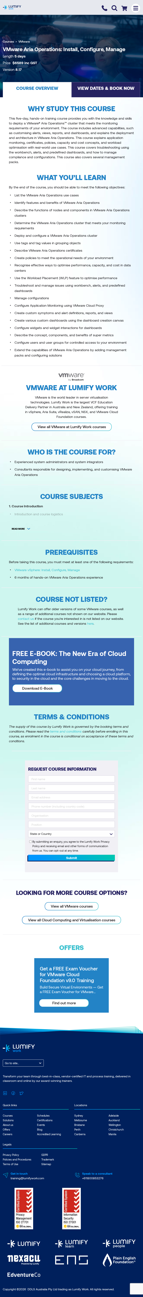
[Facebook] (13, 1092)
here (90, 623)
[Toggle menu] (135, 8)
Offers (6, 1129)
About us (8, 1124)
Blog (39, 1129)
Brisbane (79, 1124)
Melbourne (80, 1120)
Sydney (78, 1115)
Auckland (114, 1120)
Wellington (115, 1124)
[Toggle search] (114, 8)
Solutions (8, 1120)
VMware (24, 41)
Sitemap (46, 1164)
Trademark (47, 1159)
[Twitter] (21, 1092)
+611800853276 (93, 1178)
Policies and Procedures (17, 1159)
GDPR (44, 1154)
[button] (37, 89)
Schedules (43, 1115)
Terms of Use (10, 1164)
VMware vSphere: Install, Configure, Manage (47, 570)
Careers (7, 1134)
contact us (26, 619)
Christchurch (116, 1129)
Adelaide (114, 1115)
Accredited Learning (49, 1134)
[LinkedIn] (5, 1092)
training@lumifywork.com (27, 1178)
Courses (8, 41)
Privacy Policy (11, 1154)
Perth (77, 1129)
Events (41, 1124)
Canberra (79, 1134)
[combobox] (5, 1063)
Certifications (45, 1120)
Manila (112, 1134)
